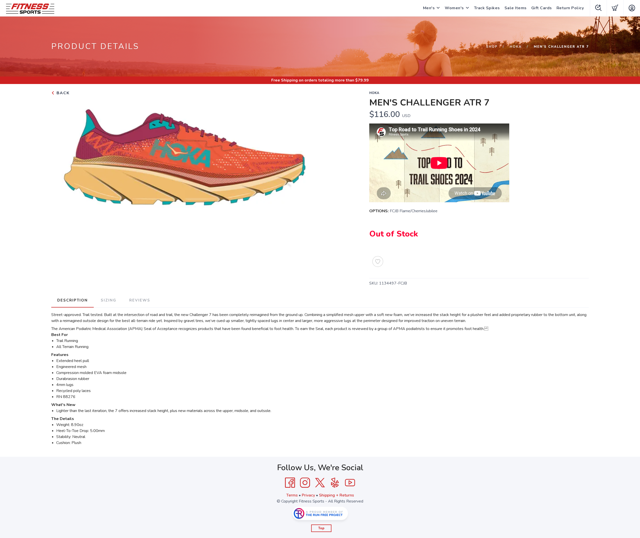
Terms (292, 495)
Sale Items (515, 8)
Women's (454, 8)
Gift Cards (541, 8)
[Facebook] (290, 482)
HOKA (516, 46)
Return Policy (570, 8)
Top (321, 528)
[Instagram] (305, 482)
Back (62, 93)
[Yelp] (335, 482)
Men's (429, 8)
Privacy (308, 495)
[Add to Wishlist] (377, 261)
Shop (492, 46)
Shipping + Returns (336, 495)
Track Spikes (487, 8)
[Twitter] (320, 482)
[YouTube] (350, 482)
